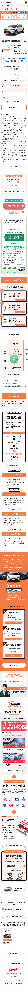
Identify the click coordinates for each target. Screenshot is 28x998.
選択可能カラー (14, 107)
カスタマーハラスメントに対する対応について (13, 984)
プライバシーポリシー (9, 980)
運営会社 (20, 980)
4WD (21, 98)
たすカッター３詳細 (14, 771)
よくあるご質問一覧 (14, 916)
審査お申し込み (14, 206)
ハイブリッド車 (16, 85)
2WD (11, 98)
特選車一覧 (14, 954)
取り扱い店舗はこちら (14, 845)
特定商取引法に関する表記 (14, 973)
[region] (14, 592)
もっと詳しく (14, 665)
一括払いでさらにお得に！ (14, 66)
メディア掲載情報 (14, 977)
